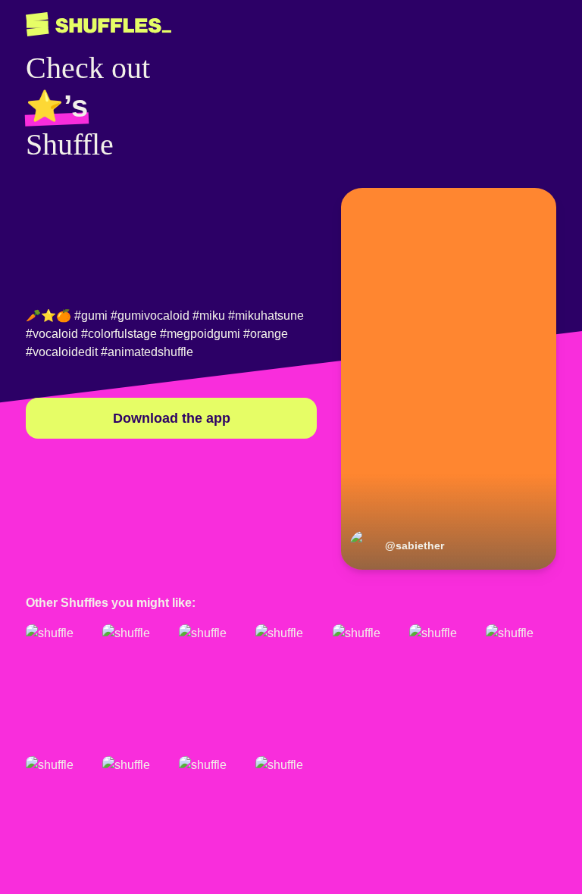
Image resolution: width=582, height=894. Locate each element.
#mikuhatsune (266, 315)
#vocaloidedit (62, 351)
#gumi (91, 315)
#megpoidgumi (200, 333)
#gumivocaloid (150, 315)
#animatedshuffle (147, 351)
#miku (208, 315)
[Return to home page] (98, 24)
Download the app (171, 418)
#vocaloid (52, 333)
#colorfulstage (119, 333)
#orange (265, 333)
